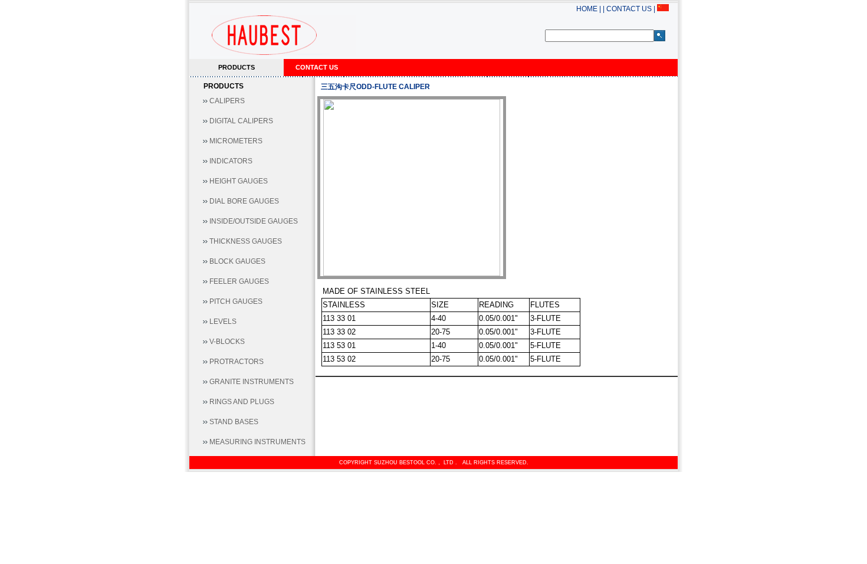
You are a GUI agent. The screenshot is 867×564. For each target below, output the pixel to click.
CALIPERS (227, 101)
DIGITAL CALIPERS (241, 121)
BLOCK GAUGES (237, 261)
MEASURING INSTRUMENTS (257, 442)
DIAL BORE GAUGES (244, 201)
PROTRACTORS (236, 362)
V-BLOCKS (227, 341)
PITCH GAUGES (235, 301)
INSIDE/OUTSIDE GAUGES (253, 221)
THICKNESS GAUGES (245, 241)
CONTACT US (628, 9)
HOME (586, 9)
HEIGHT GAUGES (238, 181)
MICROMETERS (235, 141)
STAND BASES (233, 422)
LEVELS (223, 321)
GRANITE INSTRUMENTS (251, 382)
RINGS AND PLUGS (241, 402)
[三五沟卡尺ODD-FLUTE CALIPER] (411, 187)
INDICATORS (230, 161)
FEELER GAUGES (239, 281)
